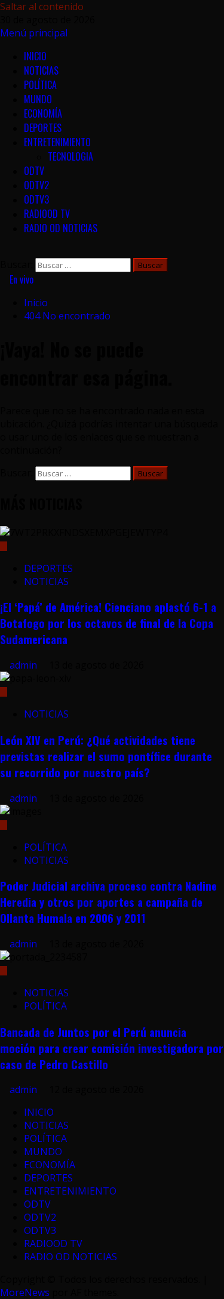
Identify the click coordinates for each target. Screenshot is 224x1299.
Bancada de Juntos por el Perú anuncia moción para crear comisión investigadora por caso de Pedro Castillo (111, 1048)
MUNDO (38, 99)
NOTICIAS (41, 70)
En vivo (20, 279)
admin (24, 665)
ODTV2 (36, 185)
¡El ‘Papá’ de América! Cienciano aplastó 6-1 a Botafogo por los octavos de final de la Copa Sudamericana (108, 623)
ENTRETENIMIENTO (57, 142)
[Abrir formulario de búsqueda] (3, 251)
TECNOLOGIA (70, 156)
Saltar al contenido (42, 6)
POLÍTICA (40, 85)
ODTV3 (36, 199)
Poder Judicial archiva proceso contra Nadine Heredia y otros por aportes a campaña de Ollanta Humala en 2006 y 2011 (108, 902)
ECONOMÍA (43, 113)
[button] (33, 32)
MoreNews (25, 1292)
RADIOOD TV (47, 214)
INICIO (35, 56)
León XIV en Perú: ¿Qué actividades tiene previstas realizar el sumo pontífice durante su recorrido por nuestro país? (106, 756)
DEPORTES (43, 128)
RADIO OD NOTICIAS (60, 228)
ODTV (34, 171)
